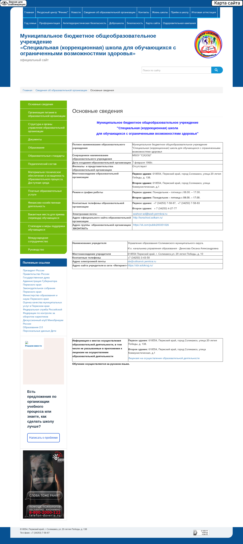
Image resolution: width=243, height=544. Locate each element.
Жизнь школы (160, 12)
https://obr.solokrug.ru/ (140, 265)
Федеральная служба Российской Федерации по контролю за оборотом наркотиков (42, 313)
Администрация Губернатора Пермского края (40, 282)
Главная (29, 12)
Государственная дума (36, 277)
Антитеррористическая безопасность (84, 23)
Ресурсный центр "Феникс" (52, 12)
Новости (76, 12)
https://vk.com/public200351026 (151, 225)
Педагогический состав (42, 164)
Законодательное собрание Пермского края (39, 289)
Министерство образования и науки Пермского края (40, 296)
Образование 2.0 (33, 327)
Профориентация (49, 23)
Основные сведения (40, 104)
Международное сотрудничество (38, 239)
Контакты (143, 12)
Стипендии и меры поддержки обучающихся (46, 227)
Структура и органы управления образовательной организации (46, 127)
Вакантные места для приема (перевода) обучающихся (46, 216)
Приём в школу (180, 12)
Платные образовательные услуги (45, 192)
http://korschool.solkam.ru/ (148, 217)
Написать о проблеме (43, 437)
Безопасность (135, 23)
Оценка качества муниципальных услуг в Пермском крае (42, 304)
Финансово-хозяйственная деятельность (44, 204)
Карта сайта (153, 23)
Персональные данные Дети (39, 330)
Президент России (33, 270)
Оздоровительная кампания (179, 23)
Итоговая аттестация (204, 12)
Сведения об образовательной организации (109, 12)
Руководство (36, 249)
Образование (36, 147)
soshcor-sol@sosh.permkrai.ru (150, 214)
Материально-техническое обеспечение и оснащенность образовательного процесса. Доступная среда (46, 177)
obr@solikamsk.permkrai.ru (142, 261)
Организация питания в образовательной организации (46, 114)
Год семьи (30, 23)
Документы (35, 139)
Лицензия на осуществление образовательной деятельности (164, 358)
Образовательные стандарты (46, 155)
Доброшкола (116, 23)
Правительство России (36, 274)
